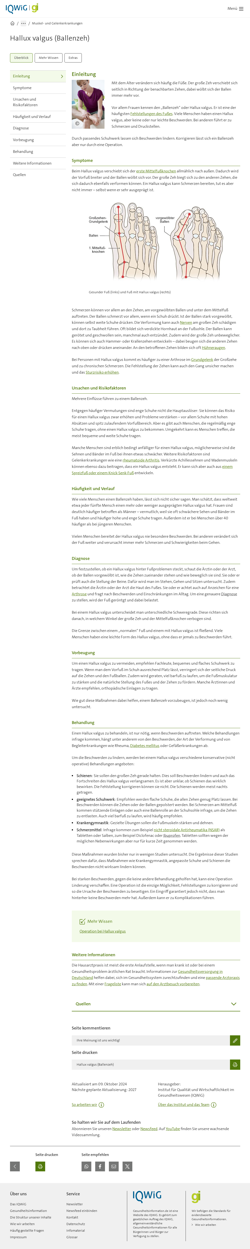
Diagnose (21, 128)
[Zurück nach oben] (235, 1186)
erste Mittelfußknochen (156, 171)
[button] (86, 1166)
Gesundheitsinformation (28, 1210)
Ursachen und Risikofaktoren (25, 102)
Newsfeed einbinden (81, 1210)
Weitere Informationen (32, 163)
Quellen (19, 174)
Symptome (22, 87)
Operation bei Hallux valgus (103, 931)
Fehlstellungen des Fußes (151, 113)
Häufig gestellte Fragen (27, 1230)
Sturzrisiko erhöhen (102, 372)
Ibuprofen (171, 835)
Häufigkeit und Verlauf (32, 116)
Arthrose (79, 594)
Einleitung (21, 76)
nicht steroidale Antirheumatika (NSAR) (187, 829)
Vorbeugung (23, 139)
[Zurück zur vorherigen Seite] (15, 1166)
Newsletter (121, 1128)
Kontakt (72, 1217)
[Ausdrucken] (40, 1166)
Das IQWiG (18, 1204)
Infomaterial (75, 1230)
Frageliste (112, 984)
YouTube (173, 1128)
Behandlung (23, 151)
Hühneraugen (213, 347)
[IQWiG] (147, 1197)
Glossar (72, 1237)
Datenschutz (75, 1224)
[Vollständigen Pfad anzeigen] (23, 23)
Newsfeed (148, 1128)
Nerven (186, 322)
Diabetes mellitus (144, 745)
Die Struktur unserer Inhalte (30, 1217)
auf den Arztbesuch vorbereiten (172, 984)
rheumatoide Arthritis (141, 460)
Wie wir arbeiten (22, 1224)
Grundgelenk (202, 359)
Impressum (18, 1237)
